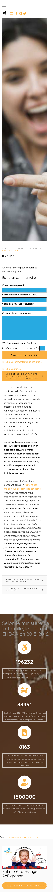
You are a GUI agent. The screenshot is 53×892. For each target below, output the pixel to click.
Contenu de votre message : (17, 313)
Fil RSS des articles (11, 369)
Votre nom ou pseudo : (14, 285)
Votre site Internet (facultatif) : (18, 303)
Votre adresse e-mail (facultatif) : (20, 294)
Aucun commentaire (15, 251)
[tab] (24, 376)
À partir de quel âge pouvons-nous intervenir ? (23, 580)
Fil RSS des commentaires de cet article (22, 362)
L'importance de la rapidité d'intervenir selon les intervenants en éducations (22, 376)
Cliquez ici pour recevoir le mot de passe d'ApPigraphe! (27, 886)
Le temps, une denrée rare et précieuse (22, 589)
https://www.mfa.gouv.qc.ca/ (23, 837)
